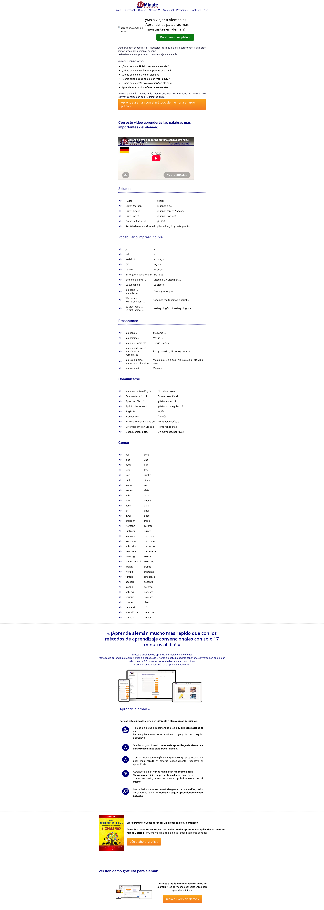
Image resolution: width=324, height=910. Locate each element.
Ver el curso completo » (175, 37)
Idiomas (128, 10)
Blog (206, 10)
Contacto (196, 10)
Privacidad (182, 10)
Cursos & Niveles (147, 10)
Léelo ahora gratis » (144, 841)
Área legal (168, 10)
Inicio (118, 10)
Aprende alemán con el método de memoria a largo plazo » (158, 104)
